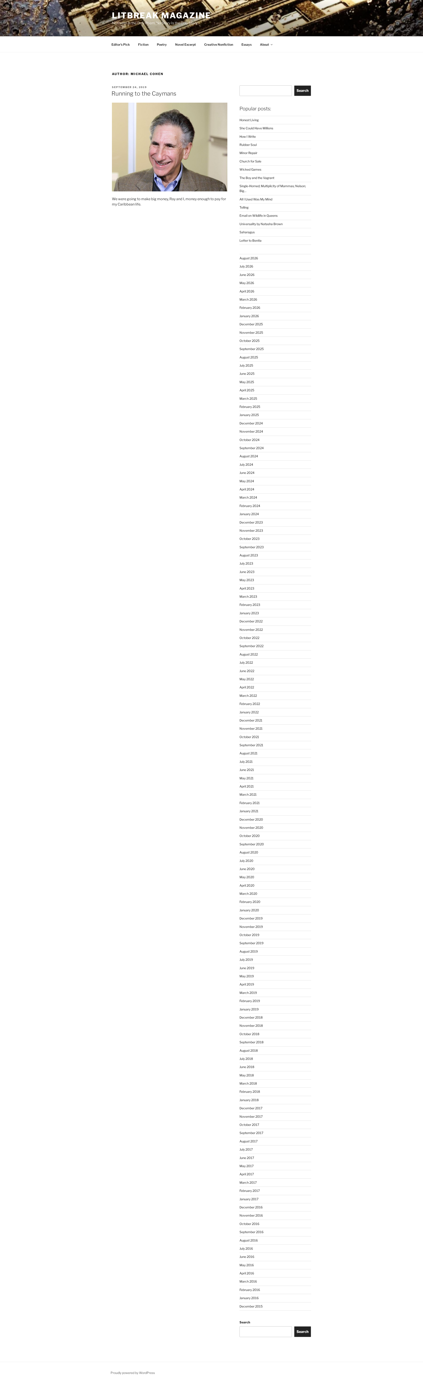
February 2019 (249, 1001)
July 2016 (246, 1248)
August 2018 (248, 1050)
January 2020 (249, 910)
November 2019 (251, 927)
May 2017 (246, 1166)
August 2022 (248, 654)
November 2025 (251, 332)
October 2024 (249, 440)
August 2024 (248, 456)
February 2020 (249, 902)
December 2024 (251, 423)
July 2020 (246, 861)
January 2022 (249, 712)
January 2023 (249, 613)
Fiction (143, 44)
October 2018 (249, 1034)
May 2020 (246, 877)
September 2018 (251, 1042)
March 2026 (248, 299)
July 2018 (246, 1059)
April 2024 (246, 489)
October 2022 (249, 638)
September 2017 (251, 1133)
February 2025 (249, 407)
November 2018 (251, 1025)
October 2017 (249, 1125)
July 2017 (246, 1149)
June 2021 (246, 770)
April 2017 (246, 1174)
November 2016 (251, 1215)
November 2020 (251, 827)
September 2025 (251, 349)
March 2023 (248, 596)
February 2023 (249, 605)
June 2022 (246, 671)
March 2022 (248, 695)
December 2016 (251, 1207)
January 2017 (248, 1199)
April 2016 (246, 1273)
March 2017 (248, 1182)
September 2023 (251, 547)
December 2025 (251, 324)
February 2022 (249, 704)
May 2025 (246, 382)
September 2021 (251, 745)
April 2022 (246, 687)
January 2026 (249, 316)
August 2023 (248, 555)
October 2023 (249, 539)
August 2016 (248, 1240)
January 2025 (249, 415)
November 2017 (251, 1116)
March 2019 (248, 993)
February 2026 (249, 307)
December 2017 (250, 1108)
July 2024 (246, 464)
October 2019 (249, 935)
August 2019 (248, 951)
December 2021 (250, 720)
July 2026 (246, 266)
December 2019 (251, 918)
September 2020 (251, 844)
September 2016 (251, 1232)
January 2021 (248, 811)
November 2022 (251, 629)
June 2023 (246, 572)
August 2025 (248, 357)
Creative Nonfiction (218, 44)
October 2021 (249, 737)
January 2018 (249, 1100)
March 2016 (248, 1281)
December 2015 (251, 1306)
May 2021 (246, 778)
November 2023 (251, 530)
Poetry (162, 44)
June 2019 (246, 968)
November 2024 (251, 431)
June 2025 (246, 373)
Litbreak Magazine (161, 15)
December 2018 (251, 1017)
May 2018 (246, 1075)
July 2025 (246, 365)
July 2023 (246, 563)
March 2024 (248, 497)
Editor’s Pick (120, 44)
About (264, 44)
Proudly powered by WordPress (133, 1373)
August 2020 (248, 852)
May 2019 (246, 976)
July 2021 (246, 761)
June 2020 (247, 869)
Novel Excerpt (185, 44)
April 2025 (246, 390)
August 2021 (248, 753)
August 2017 (248, 1141)
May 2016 (246, 1265)
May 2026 (246, 283)
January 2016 (249, 1298)
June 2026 (246, 275)
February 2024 (249, 506)
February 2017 (249, 1191)
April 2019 (246, 984)
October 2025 (249, 341)
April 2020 (246, 885)
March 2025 (248, 398)
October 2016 (249, 1224)
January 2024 (249, 514)
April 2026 (246, 291)
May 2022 (246, 679)
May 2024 (246, 481)
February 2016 (249, 1290)
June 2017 (246, 1158)
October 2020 (249, 836)
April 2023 (246, 588)
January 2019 (249, 1009)
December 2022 (251, 621)
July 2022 (246, 662)
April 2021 (246, 786)
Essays (246, 44)
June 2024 (246, 473)
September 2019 (251, 943)
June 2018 (246, 1067)
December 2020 (251, 819)
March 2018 (248, 1083)
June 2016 (246, 1257)
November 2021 (251, 728)
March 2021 (248, 794)
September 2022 (251, 646)
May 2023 (246, 580)
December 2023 (251, 522)
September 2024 (251, 448)
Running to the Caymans (143, 93)
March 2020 (248, 893)
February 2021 (249, 803)
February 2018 (249, 1091)
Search (303, 91)
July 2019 (246, 959)
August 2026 (248, 258)
